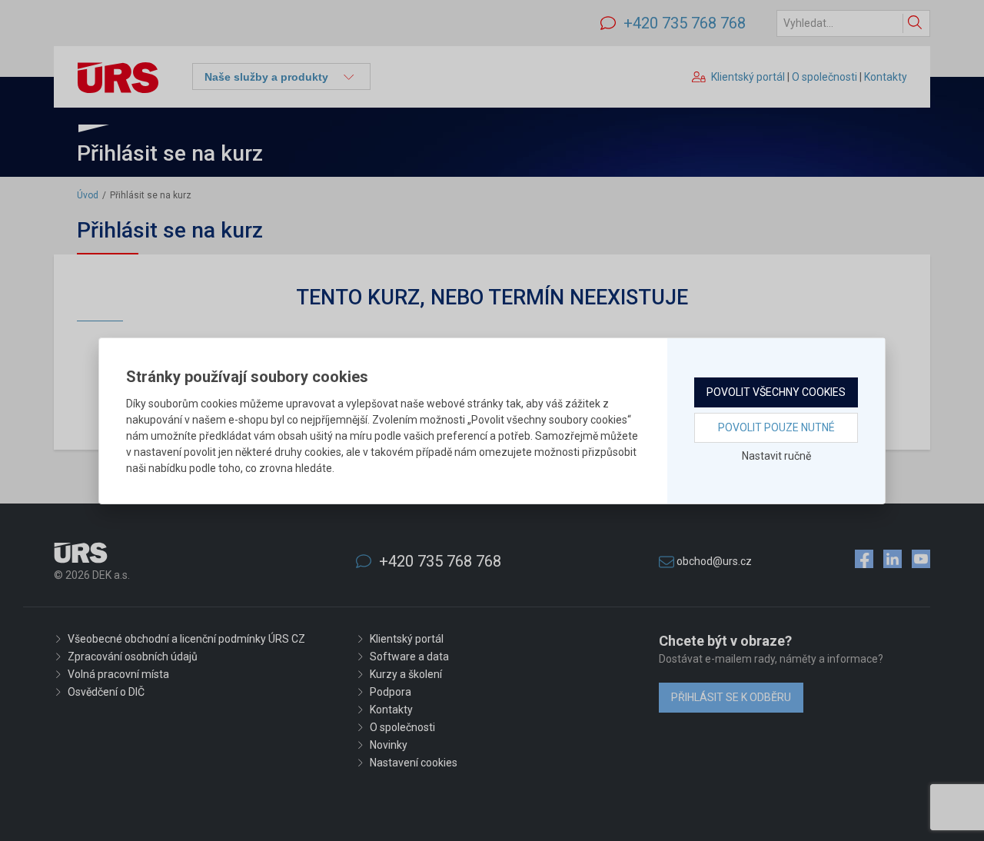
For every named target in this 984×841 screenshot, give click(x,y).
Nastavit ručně (776, 456)
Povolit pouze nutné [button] (776, 427)
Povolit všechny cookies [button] (776, 392)
